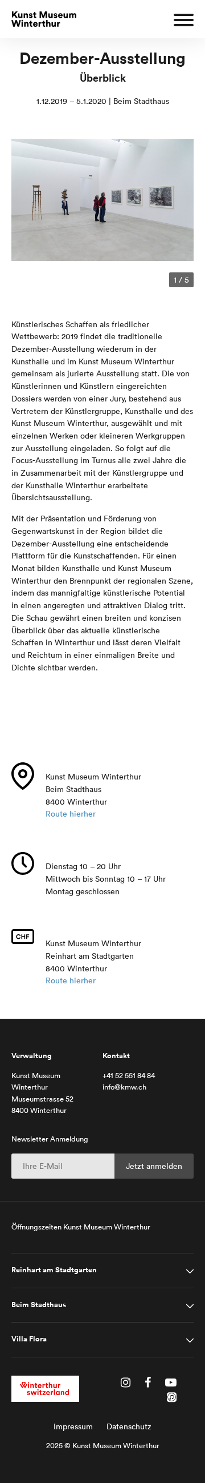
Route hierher (71, 814)
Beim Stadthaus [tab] (38, 1305)
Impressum (73, 1426)
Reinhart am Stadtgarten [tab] (54, 1270)
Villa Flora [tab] (29, 1339)
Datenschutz (128, 1426)
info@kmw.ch (124, 1087)
